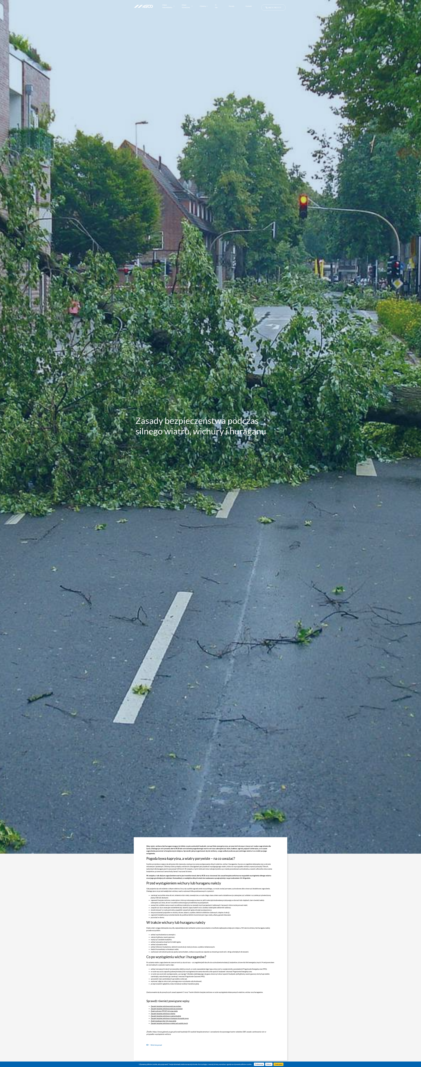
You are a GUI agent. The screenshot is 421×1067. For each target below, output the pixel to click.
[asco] (143, 6)
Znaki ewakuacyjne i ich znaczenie (163, 1021)
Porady (231, 6)
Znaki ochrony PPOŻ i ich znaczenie (164, 1011)
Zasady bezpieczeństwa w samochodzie (166, 1016)
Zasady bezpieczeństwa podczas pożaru (166, 1006)
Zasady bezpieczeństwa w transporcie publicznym (170, 1018)
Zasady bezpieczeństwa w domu (163, 1013)
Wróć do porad (156, 1045)
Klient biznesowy (186, 6)
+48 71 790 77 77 (274, 7)
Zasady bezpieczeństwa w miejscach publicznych (169, 1023)
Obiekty (203, 6)
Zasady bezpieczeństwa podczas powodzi (167, 1009)
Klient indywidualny (167, 6)
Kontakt (249, 6)
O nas (216, 6)
